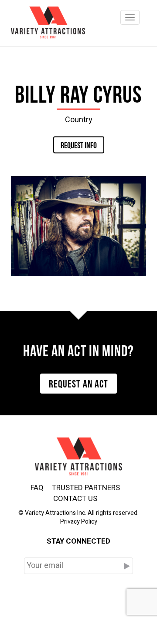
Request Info (79, 144)
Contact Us (75, 498)
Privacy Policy (78, 521)
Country (78, 119)
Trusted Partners (86, 487)
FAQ (37, 487)
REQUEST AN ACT (78, 382)
